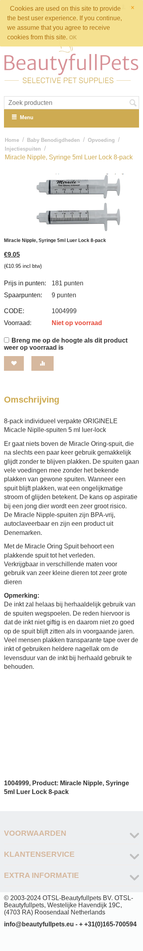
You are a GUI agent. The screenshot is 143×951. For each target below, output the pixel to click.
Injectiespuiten (23, 149)
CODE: (14, 311)
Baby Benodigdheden (53, 140)
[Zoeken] (133, 103)
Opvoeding (101, 140)
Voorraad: (17, 323)
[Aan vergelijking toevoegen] (42, 363)
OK (73, 38)
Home (12, 140)
